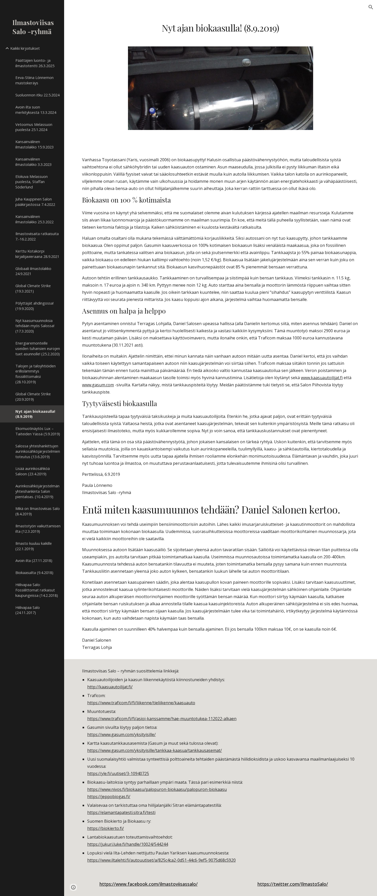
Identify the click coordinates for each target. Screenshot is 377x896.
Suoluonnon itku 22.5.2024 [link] (37, 94)
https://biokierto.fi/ (105, 828)
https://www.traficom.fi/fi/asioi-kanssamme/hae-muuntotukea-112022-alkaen (161, 718)
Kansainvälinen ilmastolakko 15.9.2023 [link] (34, 144)
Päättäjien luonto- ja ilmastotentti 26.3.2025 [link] (34, 63)
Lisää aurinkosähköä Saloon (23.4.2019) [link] (32, 471)
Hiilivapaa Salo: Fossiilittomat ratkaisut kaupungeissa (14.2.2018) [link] (36, 590)
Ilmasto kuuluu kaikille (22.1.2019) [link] (33, 546)
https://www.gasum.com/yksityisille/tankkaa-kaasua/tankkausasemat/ (154, 750)
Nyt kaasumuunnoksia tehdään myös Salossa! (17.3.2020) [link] (34, 326)
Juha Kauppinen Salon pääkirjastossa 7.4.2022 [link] (35, 201)
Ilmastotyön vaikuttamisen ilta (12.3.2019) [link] (38, 528)
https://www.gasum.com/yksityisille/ (121, 734)
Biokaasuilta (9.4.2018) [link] (34, 572)
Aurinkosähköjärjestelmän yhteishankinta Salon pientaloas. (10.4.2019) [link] (37, 491)
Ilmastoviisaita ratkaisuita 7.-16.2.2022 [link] (37, 236)
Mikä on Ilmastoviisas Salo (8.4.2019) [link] (37, 511)
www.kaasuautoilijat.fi (322, 377)
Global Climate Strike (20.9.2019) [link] (33, 396)
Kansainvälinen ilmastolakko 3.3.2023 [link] (33, 161)
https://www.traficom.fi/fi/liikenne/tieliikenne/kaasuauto (141, 703)
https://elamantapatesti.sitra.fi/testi (121, 812)
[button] (371, 7)
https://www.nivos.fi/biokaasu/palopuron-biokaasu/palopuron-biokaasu (157, 789)
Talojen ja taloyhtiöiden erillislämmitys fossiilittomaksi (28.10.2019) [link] (35, 373)
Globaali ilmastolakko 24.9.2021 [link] (33, 271)
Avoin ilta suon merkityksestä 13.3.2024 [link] (35, 109)
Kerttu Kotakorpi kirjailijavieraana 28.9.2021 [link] (37, 253)
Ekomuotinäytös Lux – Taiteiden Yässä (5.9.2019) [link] (37, 431)
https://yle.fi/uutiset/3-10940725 (118, 773)
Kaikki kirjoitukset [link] (25, 48)
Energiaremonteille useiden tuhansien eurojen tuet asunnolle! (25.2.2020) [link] (37, 348)
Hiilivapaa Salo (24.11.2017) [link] (27, 610)
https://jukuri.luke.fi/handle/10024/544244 (127, 844)
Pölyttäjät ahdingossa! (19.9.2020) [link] (34, 305)
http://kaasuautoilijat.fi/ (110, 687)
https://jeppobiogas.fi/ (108, 796)
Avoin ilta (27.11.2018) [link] (33, 560)
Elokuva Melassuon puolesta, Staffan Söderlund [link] (31, 182)
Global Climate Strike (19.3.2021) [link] (33, 288)
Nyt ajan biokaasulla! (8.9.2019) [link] (35, 414)
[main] (220, 28)
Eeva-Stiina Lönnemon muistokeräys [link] (34, 80)
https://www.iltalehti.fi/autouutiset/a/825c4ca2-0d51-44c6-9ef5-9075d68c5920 (161, 860)
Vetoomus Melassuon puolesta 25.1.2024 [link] (33, 127)
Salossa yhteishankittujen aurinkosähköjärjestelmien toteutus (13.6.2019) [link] (37, 451)
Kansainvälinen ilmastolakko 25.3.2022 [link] (34, 219)
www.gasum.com (98, 385)
